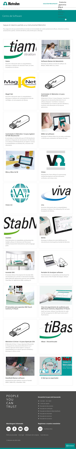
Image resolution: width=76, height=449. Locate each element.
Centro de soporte (44, 403)
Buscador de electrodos (46, 413)
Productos (62, 2)
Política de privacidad (11, 435)
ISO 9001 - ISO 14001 (45, 401)
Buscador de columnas (46, 416)
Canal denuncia (44, 435)
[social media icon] (8, 429)
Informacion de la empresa (32, 435)
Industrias (62, 4)
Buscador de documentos (46, 406)
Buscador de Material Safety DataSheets (50, 411)
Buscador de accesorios (46, 418)
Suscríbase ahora (48, 429)
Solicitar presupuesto (50, 4)
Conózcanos (62, 17)
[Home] (11, 5)
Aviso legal (21, 435)
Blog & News (60, 8)
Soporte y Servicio (61, 13)
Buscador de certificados (46, 408)
